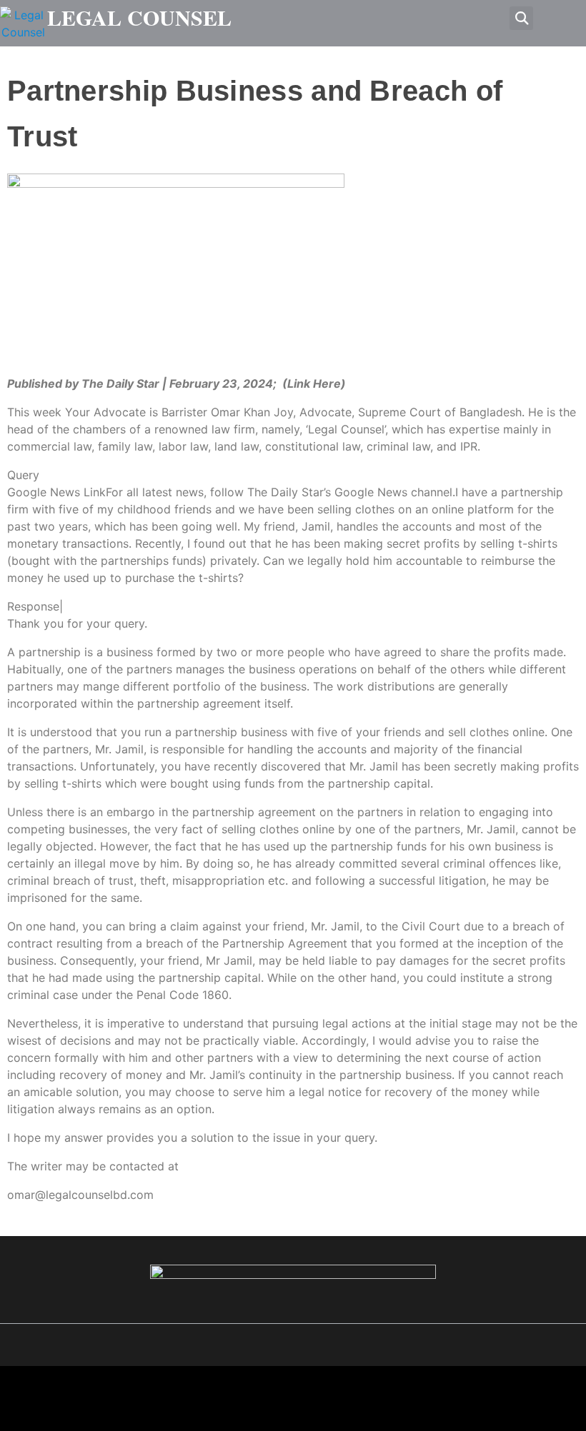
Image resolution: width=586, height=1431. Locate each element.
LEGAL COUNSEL (139, 17)
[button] (521, 18)
